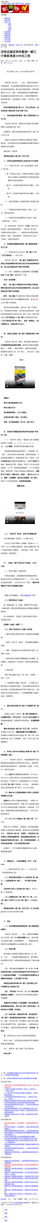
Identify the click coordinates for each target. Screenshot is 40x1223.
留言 (17, 3)
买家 (9, 30)
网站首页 (7, 18)
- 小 (8, 63)
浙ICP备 (3, 1199)
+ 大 (11, 63)
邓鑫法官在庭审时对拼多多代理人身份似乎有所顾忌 (21, 1100)
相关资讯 (7, 20)
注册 (13, 3)
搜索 (5, 1213)
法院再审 (7, 32)
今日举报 (7, 41)
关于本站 (7, 39)
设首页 (22, 3)
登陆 (9, 3)
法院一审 (7, 22)
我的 (5, 1220)
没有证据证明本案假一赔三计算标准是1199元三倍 (20, 1108)
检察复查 (7, 35)
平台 (9, 26)
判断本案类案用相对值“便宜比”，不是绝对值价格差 (21, 1130)
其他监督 (7, 37)
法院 (9, 28)
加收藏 (27, 3)
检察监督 (7, 34)
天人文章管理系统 (18, 1202)
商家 (9, 24)
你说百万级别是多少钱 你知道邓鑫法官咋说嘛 (22, 1078)
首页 (5, 1209)
